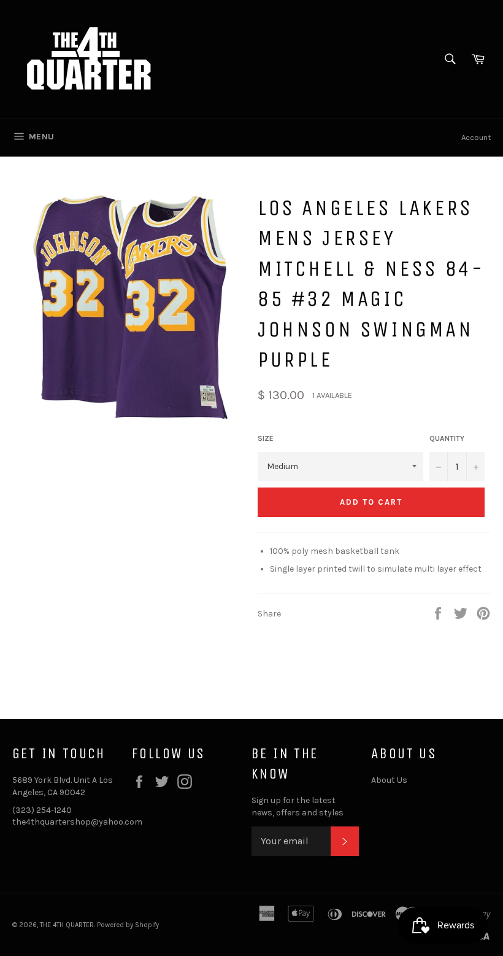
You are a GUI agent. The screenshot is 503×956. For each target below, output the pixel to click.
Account (476, 137)
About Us (389, 780)
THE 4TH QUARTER (67, 925)
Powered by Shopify (128, 925)
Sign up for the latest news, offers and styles (298, 806)
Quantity (446, 438)
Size (266, 438)
